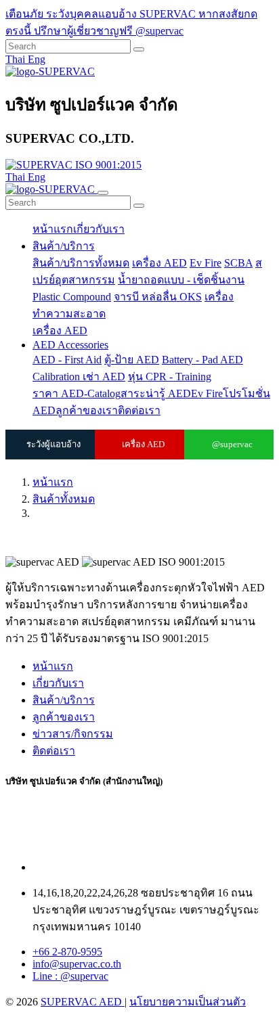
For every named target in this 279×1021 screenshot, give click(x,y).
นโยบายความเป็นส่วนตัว (187, 1001)
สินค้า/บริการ (64, 246)
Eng (36, 59)
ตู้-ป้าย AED (131, 359)
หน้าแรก (53, 229)
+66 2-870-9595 (67, 951)
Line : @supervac (70, 976)
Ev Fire (205, 263)
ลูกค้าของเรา (87, 410)
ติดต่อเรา (139, 410)
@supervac (232, 444)
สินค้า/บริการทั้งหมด (81, 263)
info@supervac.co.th (77, 964)
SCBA (238, 263)
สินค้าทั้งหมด (64, 499)
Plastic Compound (72, 296)
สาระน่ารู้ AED (156, 393)
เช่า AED (104, 376)
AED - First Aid (67, 359)
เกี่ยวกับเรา (99, 229)
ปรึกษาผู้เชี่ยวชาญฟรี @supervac (109, 31)
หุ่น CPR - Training (169, 376)
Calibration (58, 376)
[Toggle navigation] (103, 193)
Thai (16, 59)
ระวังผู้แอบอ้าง (53, 444)
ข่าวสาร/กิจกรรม (73, 734)
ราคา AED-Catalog (77, 393)
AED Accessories (70, 344)
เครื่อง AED (159, 263)
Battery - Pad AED (202, 359)
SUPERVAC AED (83, 1001)
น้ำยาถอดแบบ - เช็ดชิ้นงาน (181, 280)
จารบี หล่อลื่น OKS (158, 296)
